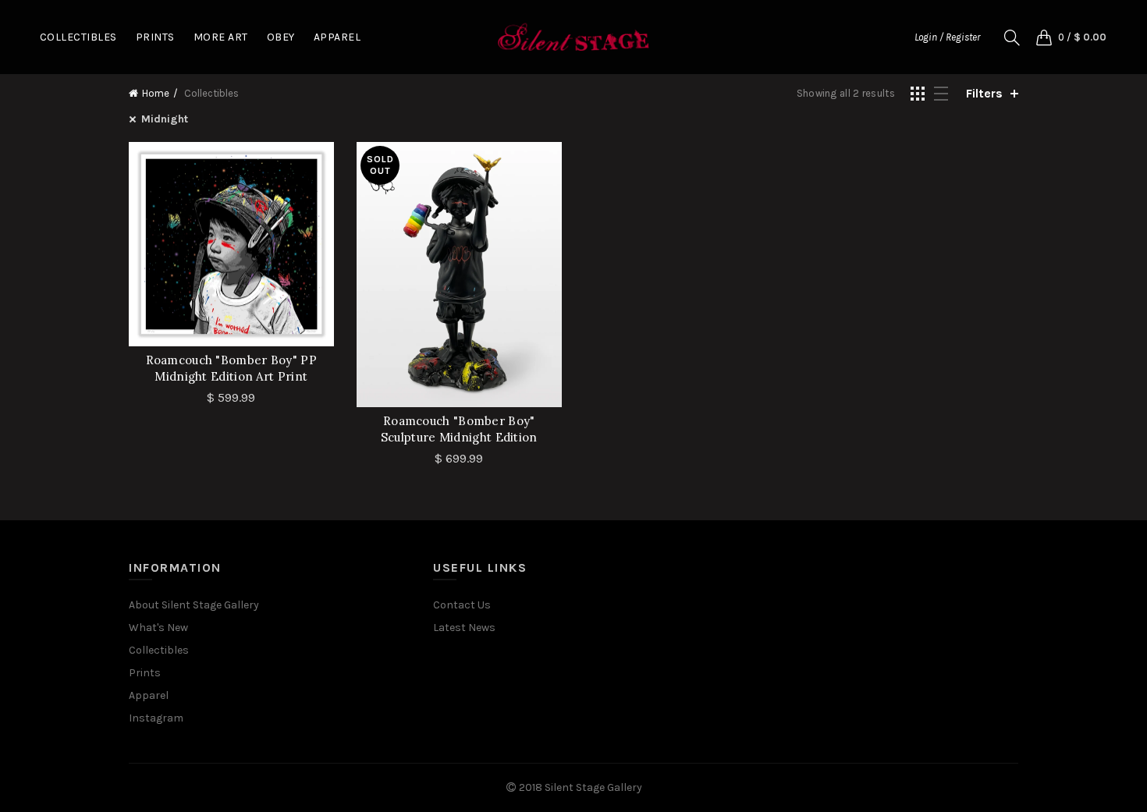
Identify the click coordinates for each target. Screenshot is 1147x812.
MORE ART (221, 37)
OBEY (281, 37)
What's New (158, 627)
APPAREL (337, 37)
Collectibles (159, 650)
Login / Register (947, 37)
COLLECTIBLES (78, 37)
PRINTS (155, 37)
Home (155, 93)
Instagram (156, 718)
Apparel (149, 695)
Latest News (464, 627)
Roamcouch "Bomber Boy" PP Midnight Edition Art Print (232, 368)
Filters (984, 93)
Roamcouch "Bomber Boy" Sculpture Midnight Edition (459, 429)
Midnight (164, 119)
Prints (145, 672)
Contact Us (462, 605)
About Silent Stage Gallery (194, 605)
